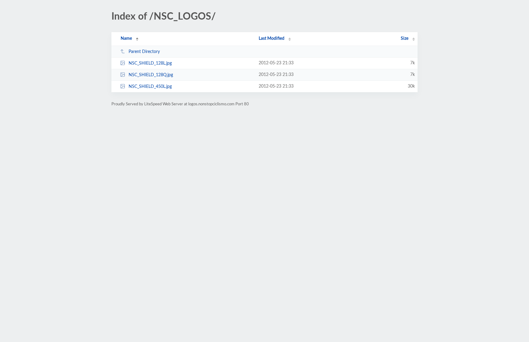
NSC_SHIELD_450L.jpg (150, 87)
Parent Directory (144, 52)
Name (126, 38)
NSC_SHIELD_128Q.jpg (151, 75)
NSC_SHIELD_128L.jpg (150, 63)
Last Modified (271, 38)
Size (404, 38)
